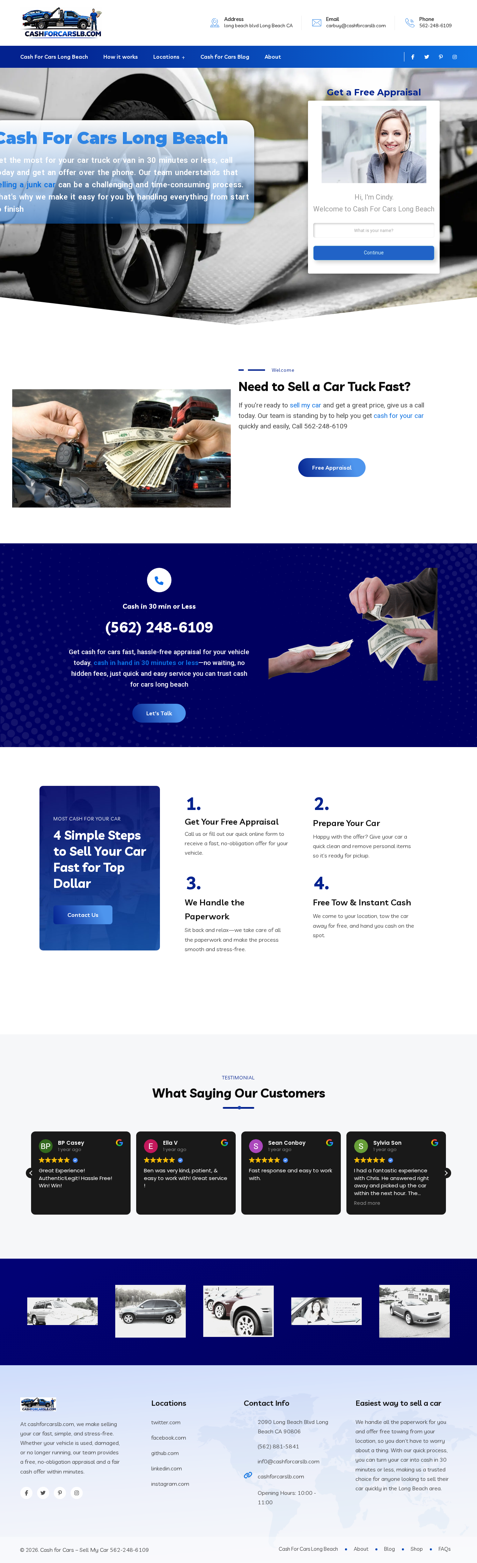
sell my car (305, 405)
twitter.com (166, 1422)
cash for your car (399, 416)
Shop (417, 1549)
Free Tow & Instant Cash (362, 902)
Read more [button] (367, 1203)
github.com (165, 1452)
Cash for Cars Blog (224, 56)
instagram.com (170, 1483)
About (273, 56)
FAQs (444, 1549)
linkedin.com (166, 1468)
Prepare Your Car (346, 823)
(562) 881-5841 (278, 1446)
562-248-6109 (435, 25)
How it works (120, 56)
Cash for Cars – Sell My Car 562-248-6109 (94, 1549)
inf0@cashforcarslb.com (289, 1461)
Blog (389, 1549)
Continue (374, 252)
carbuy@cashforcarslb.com (356, 25)
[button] (446, 1173)
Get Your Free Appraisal (232, 821)
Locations (166, 56)
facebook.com (168, 1437)
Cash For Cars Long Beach (54, 56)
